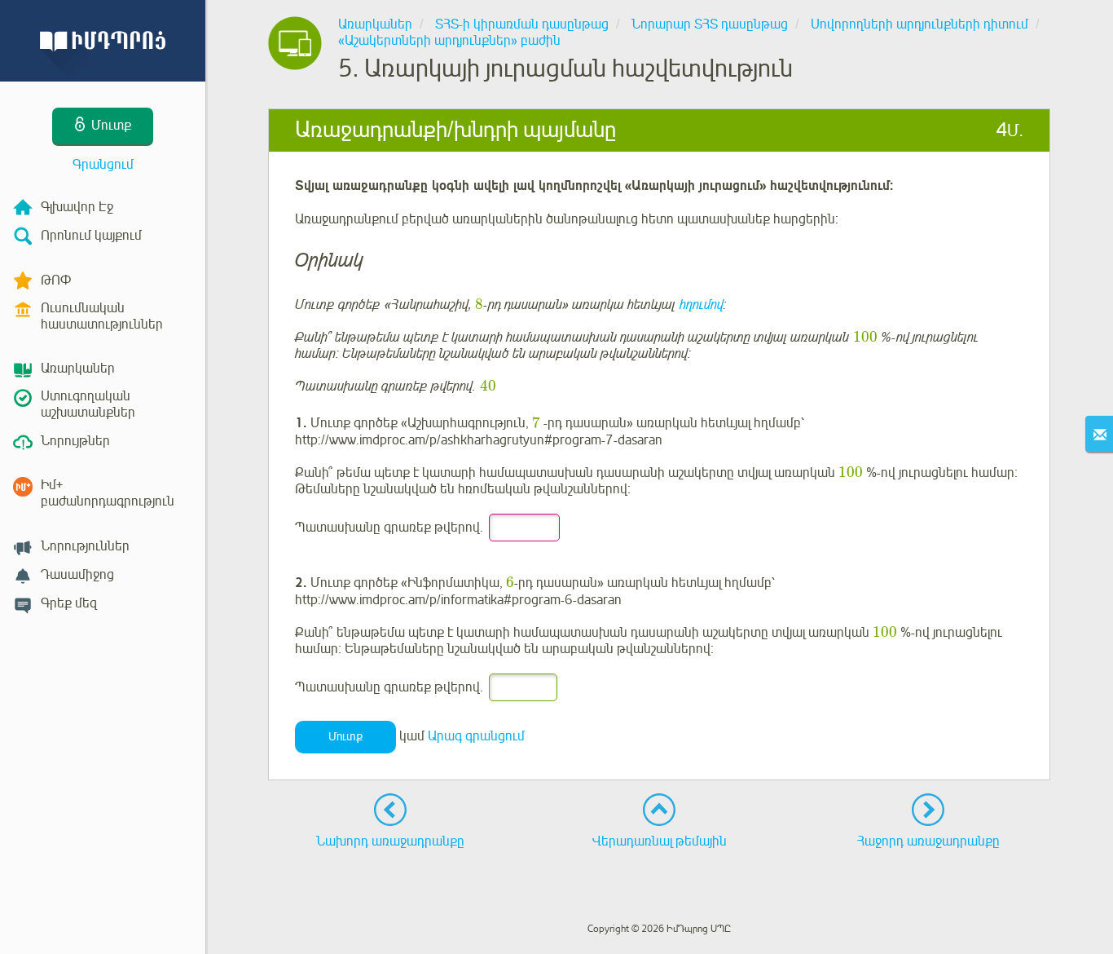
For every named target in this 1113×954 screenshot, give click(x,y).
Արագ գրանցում (476, 736)
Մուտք (345, 737)
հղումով (702, 305)
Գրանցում (103, 165)
